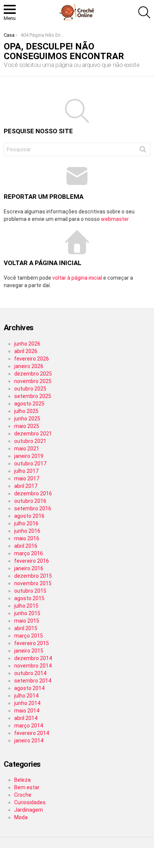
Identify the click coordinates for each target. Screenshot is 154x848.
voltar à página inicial (77, 278)
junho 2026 (27, 344)
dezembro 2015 (33, 576)
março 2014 (28, 726)
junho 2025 (27, 419)
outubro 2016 (30, 501)
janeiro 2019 (28, 456)
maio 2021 (26, 449)
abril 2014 (25, 718)
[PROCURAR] (144, 12)
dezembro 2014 (33, 658)
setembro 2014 (32, 681)
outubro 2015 (30, 591)
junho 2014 (27, 703)
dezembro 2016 (33, 493)
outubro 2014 (30, 673)
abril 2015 (25, 628)
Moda (21, 817)
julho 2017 (26, 471)
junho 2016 (27, 531)
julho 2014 (26, 696)
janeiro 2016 (28, 568)
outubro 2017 (30, 463)
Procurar (142, 151)
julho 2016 (26, 523)
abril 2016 (25, 546)
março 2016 (28, 553)
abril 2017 (25, 486)
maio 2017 (26, 478)
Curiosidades (30, 802)
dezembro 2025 (33, 374)
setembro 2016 (32, 508)
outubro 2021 (30, 441)
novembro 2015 (33, 583)
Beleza (22, 780)
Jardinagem (28, 810)
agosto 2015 (29, 598)
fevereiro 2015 (31, 643)
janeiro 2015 (28, 651)
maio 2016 (26, 538)
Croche (22, 795)
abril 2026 (25, 351)
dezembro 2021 (33, 434)
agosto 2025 (29, 404)
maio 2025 (26, 426)
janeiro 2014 (28, 741)
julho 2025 (26, 411)
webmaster (115, 219)
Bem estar (27, 787)
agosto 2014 (29, 688)
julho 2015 (26, 606)
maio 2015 (26, 621)
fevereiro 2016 (31, 561)
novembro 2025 (33, 381)
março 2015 (28, 636)
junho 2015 (27, 613)
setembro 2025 (32, 396)
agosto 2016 (29, 516)
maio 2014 (26, 711)
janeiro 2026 (28, 366)
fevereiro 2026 (31, 359)
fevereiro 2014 (31, 733)
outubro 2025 (30, 389)
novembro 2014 (33, 666)
